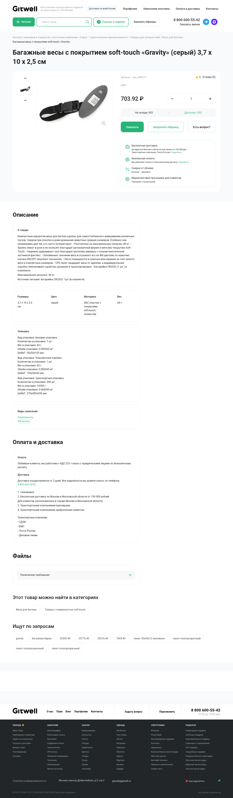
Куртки (119, 756)
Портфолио (130, 8)
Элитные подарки (194, 735)
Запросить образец (166, 127)
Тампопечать (25, 417)
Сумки (85, 764)
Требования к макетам (24, 735)
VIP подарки (191, 747)
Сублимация (53, 764)
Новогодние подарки (196, 730)
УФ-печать (24, 421)
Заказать (132, 127)
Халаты (120, 764)
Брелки (85, 752)
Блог (68, 711)
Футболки (121, 730)
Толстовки (121, 735)
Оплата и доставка (188, 8)
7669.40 (121, 638)
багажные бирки (42, 638)
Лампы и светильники (162, 764)
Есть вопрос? (201, 127)
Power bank (156, 735)
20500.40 (65, 638)
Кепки (119, 739)
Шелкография (54, 730)
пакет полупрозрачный (187, 638)
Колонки (155, 743)
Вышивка (51, 739)
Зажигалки (87, 747)
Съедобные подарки (195, 752)
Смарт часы (156, 769)
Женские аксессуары (196, 760)
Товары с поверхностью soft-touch (65, 609)
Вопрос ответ (19, 747)
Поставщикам (19, 752)
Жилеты (120, 752)
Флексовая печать (56, 735)
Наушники (156, 747)
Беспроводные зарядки (162, 739)
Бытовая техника (159, 760)
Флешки (155, 730)
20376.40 (102, 638)
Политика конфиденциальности (29, 781)
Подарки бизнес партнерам (199, 756)
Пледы (85, 756)
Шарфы (120, 769)
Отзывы (209, 77)
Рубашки (120, 747)
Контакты (212, 8)
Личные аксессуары (195, 769)
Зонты (85, 739)
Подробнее (176, 152)
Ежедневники (88, 730)
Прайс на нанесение (23, 739)
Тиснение (52, 760)
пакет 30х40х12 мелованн (149, 638)
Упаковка (86, 769)
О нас (50, 711)
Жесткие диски (158, 756)
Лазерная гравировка (57, 756)
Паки (59, 711)
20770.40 (84, 638)
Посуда (85, 743)
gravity (20, 638)
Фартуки (120, 760)
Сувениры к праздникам (198, 743)
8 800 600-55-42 (27, 484)
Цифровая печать (55, 743)
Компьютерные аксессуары (164, 752)
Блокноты (86, 735)
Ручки (84, 760)
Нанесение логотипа (156, 8)
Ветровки (121, 743)
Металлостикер (54, 769)
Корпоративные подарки (198, 739)
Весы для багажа (26, 609)
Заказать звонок (190, 24)
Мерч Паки (18, 730)
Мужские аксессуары (196, 764)
